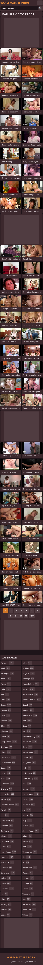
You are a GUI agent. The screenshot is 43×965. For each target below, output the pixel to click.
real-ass (28, 789)
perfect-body (29, 778)
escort (5, 773)
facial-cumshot (10, 804)
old (26, 731)
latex (5, 915)
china (5, 736)
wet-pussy (28, 904)
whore (27, 915)
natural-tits (29, 715)
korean (6, 909)
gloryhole (7, 841)
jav (4, 894)
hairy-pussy (8, 852)
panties (27, 757)
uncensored (29, 867)
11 (26, 616)
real (26, 783)
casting (6, 720)
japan (5, 883)
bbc (4, 694)
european (7, 783)
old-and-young (30, 736)
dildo (5, 752)
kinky (5, 899)
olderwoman (29, 752)
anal (5, 668)
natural (27, 710)
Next (32, 616)
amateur (7, 663)
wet (26, 899)
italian (5, 878)
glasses (6, 836)
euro (5, 778)
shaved (27, 825)
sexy (26, 820)
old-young (29, 741)
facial (6, 799)
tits (26, 857)
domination (8, 762)
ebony (5, 768)
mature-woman (31, 699)
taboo (26, 836)
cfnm (5, 726)
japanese (7, 888)
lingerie (28, 673)
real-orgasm (30, 794)
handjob (7, 857)
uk (25, 862)
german (7, 825)
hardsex (6, 867)
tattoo (27, 841)
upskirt (27, 873)
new (26, 720)
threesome (29, 852)
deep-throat (8, 741)
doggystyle (8, 757)
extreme (6, 789)
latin (26, 663)
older (27, 747)
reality (27, 799)
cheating (6, 731)
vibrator (27, 878)
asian (5, 684)
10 (21, 616)
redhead (28, 804)
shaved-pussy (30, 831)
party (26, 768)
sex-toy (27, 815)
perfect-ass (29, 773)
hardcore (7, 862)
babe (5, 689)
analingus (7, 673)
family (6, 810)
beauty (6, 710)
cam (5, 715)
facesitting (7, 794)
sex (26, 810)
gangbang (7, 820)
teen (26, 846)
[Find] (40, 8)
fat (4, 815)
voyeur (27, 888)
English (40, 2)
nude (26, 726)
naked (27, 705)
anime (5, 678)
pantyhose (28, 762)
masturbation (30, 684)
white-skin (28, 909)
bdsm (6, 705)
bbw (5, 699)
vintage (27, 883)
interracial (7, 873)
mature (28, 689)
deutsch (6, 747)
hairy (5, 846)
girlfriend (7, 831)
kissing (6, 904)
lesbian (28, 668)
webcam (28, 894)
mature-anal (30, 694)
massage (28, 678)
